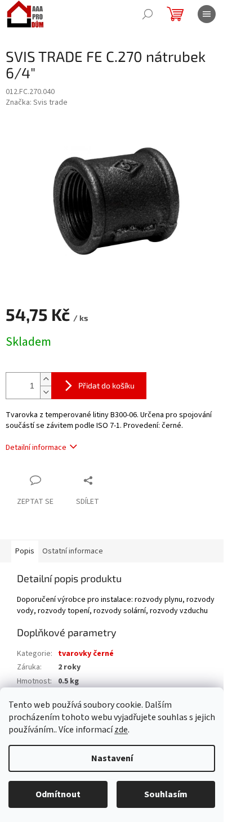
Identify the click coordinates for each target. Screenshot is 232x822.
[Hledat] (147, 14)
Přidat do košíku (106, 385)
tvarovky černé (86, 653)
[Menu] (206, 14)
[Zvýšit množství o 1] (45, 379)
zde (121, 729)
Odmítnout (58, 794)
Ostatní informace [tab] (72, 551)
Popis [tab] (24, 551)
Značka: (37, 102)
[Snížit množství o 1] (45, 392)
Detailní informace (36, 447)
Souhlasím (166, 794)
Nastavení (112, 758)
